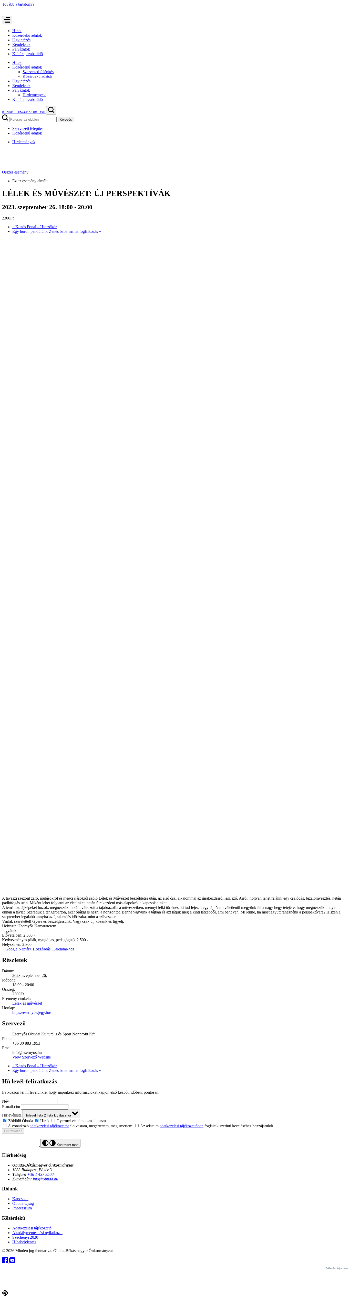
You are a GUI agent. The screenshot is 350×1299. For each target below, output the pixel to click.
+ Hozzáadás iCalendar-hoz (51, 949)
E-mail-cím (11, 1106)
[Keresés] (51, 110)
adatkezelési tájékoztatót (49, 1126)
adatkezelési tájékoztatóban (181, 1126)
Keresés (66, 119)
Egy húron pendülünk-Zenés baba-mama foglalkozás (56, 231)
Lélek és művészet (27, 1003)
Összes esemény (15, 172)
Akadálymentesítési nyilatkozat (37, 1232)
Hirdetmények (34, 95)
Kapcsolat (20, 1199)
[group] (175, 1120)
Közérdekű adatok (27, 35)
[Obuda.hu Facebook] (5, 1262)
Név (5, 1101)
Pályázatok (21, 49)
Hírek (17, 30)
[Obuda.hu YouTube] (12, 1262)
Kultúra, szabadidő (27, 54)
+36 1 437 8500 (40, 1174)
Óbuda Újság (23, 1203)
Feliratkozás (13, 1131)
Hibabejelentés (24, 1242)
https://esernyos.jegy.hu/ (31, 1012)
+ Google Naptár (15, 949)
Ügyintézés (21, 40)
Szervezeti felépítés (38, 72)
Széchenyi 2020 (25, 1237)
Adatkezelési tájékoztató (32, 1228)
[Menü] (7, 20)
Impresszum (22, 1208)
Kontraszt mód (67, 1145)
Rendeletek (21, 44)
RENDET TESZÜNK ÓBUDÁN (24, 112)
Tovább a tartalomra (18, 4)
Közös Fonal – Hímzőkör (34, 227)
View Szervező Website (31, 1057)
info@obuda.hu (45, 1179)
